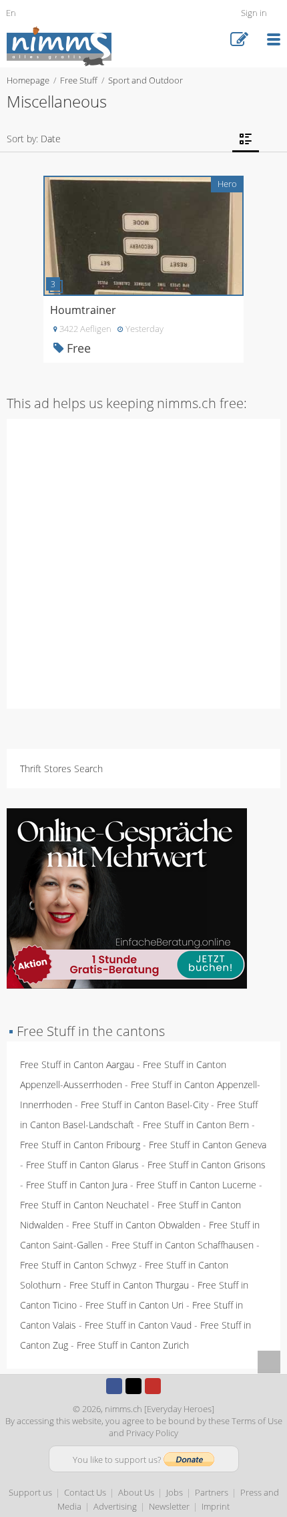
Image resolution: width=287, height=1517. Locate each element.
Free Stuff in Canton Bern (196, 1124)
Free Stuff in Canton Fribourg (80, 1144)
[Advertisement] (143, 562)
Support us (30, 1492)
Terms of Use (257, 1421)
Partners (211, 1492)
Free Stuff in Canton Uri (134, 1305)
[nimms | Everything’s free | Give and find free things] (59, 45)
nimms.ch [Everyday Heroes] (159, 1409)
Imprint (216, 1506)
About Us (136, 1492)
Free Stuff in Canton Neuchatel (84, 1204)
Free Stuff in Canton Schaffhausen (182, 1244)
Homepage (28, 80)
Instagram (172, 1386)
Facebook (114, 1386)
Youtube (153, 1386)
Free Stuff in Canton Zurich (133, 1345)
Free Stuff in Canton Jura (76, 1184)
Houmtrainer (83, 310)
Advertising (115, 1506)
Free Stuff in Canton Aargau (77, 1064)
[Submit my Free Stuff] (239, 40)
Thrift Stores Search (61, 768)
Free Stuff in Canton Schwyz (78, 1264)
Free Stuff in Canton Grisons (207, 1164)
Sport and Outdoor (145, 80)
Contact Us (85, 1492)
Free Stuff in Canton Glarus (82, 1164)
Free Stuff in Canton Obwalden (136, 1224)
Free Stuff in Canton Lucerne (196, 1184)
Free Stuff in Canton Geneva (207, 1144)
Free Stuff (78, 80)
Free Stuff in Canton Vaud (138, 1325)
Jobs (174, 1492)
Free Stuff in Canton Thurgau (129, 1285)
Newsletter (169, 1506)
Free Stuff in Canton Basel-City (144, 1104)
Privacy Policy (152, 1433)
